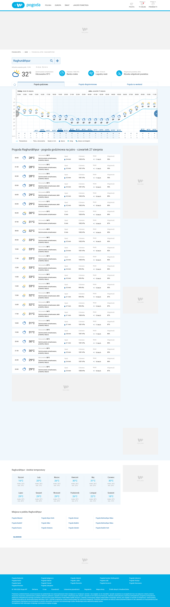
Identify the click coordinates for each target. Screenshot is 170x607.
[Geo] (57, 60)
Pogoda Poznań (46, 583)
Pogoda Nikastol (17, 518)
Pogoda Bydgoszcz (47, 578)
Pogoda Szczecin (105, 583)
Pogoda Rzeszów (76, 583)
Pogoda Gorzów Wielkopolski (109, 578)
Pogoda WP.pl (16, 52)
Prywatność (55, 589)
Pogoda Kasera (17, 528)
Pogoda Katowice (135, 578)
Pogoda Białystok (17, 578)
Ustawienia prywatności (72, 589)
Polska (48, 5)
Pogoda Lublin (75, 580)
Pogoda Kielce (16, 580)
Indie (26, 52)
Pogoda (33, 5)
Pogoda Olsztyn (134, 580)
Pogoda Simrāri (74, 518)
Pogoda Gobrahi (74, 528)
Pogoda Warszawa (135, 583)
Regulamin (87, 589)
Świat (67, 5)
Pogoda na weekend (134, 84)
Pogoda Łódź (104, 580)
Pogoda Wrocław (17, 585)
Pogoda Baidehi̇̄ (17, 523)
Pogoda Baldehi (74, 523)
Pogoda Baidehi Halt (102, 528)
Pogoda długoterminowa (88, 84)
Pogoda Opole (16, 583)
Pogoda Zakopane (47, 585)
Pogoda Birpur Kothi (47, 518)
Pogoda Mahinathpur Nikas (104, 518)
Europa (58, 5)
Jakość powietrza (80, 5)
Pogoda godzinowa (41, 84)
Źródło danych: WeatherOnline (119, 589)
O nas (44, 589)
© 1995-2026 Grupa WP (19, 589)
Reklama (35, 589)
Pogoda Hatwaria (47, 528)
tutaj (55, 603)
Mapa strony (100, 589)
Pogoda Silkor (45, 523)
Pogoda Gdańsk (76, 578)
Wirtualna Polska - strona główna (18, 5)
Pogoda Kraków (46, 580)
